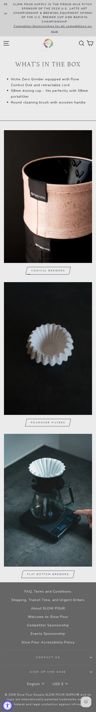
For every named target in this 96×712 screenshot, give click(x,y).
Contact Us (48, 657)
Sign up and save (48, 672)
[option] (48, 18)
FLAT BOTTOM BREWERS (48, 574)
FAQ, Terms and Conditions (47, 591)
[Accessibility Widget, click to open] (7, 705)
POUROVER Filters (48, 422)
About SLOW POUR (48, 608)
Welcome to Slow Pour (48, 616)
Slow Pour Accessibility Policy (48, 642)
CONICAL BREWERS (48, 270)
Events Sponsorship (48, 633)
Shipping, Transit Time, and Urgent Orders (48, 600)
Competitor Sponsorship (48, 625)
